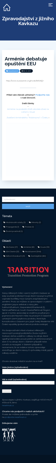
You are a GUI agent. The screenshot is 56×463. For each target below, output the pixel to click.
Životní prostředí (14, 231)
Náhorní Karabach (15, 256)
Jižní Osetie (12, 251)
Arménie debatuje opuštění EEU (26, 61)
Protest (29, 227)
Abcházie (12, 247)
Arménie (29, 247)
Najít (28, 206)
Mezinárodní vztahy (16, 222)
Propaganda (12, 227)
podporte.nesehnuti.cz (15, 417)
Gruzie (44, 247)
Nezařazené (13, 71)
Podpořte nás (42, 95)
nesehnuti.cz (8, 405)
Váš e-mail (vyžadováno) (14, 379)
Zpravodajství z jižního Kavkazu (28, 21)
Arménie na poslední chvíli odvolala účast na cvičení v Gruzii (28, 110)
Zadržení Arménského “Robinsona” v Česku (27, 117)
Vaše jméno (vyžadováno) (15, 367)
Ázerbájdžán (38, 256)
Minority (36, 222)
